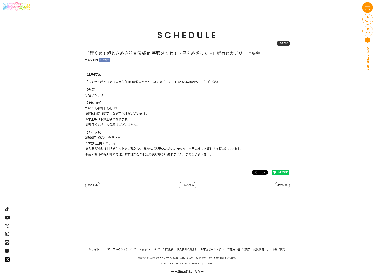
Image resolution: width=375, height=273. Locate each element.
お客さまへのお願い (212, 249)
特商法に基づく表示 (238, 249)
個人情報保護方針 (187, 249)
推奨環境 (258, 249)
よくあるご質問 (276, 249)
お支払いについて (149, 249)
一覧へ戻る (187, 185)
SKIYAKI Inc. (209, 263)
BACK (283, 43)
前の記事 (92, 185)
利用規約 (168, 249)
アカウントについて (124, 249)
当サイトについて (99, 249)
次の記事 (282, 185)
